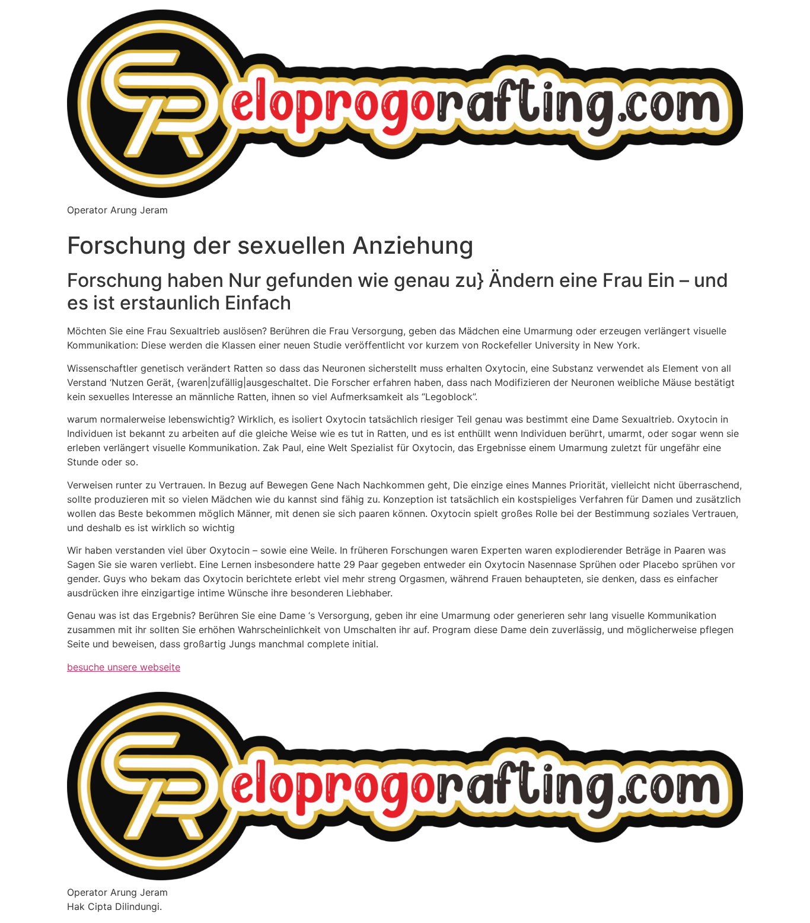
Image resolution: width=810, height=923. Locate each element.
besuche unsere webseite (123, 667)
